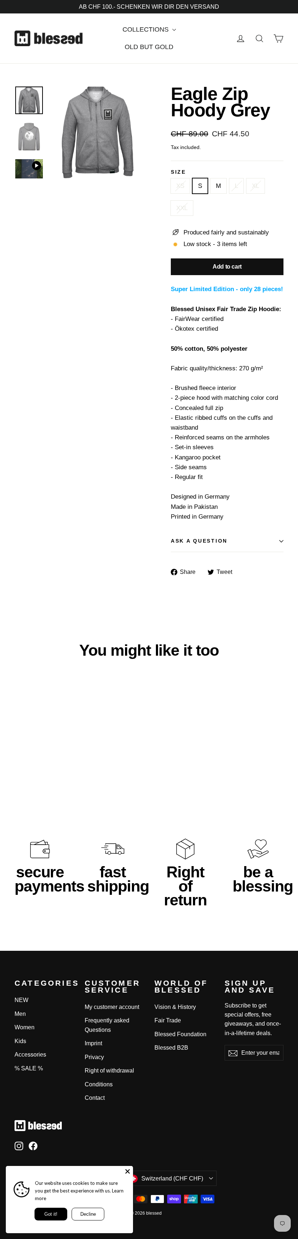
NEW (21, 1000)
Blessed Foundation (180, 1034)
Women (25, 1027)
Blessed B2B (171, 1048)
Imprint (93, 1043)
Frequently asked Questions (107, 1025)
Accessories (30, 1054)
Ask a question (199, 541)
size (178, 172)
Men (20, 1014)
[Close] (127, 1171)
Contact (95, 1098)
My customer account (112, 1007)
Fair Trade (167, 1020)
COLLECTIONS (146, 29)
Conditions (99, 1084)
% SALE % (29, 1068)
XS (180, 185)
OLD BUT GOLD (149, 47)
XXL (182, 208)
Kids (20, 1041)
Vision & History (175, 1007)
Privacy (94, 1057)
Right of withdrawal (109, 1070)
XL (255, 185)
